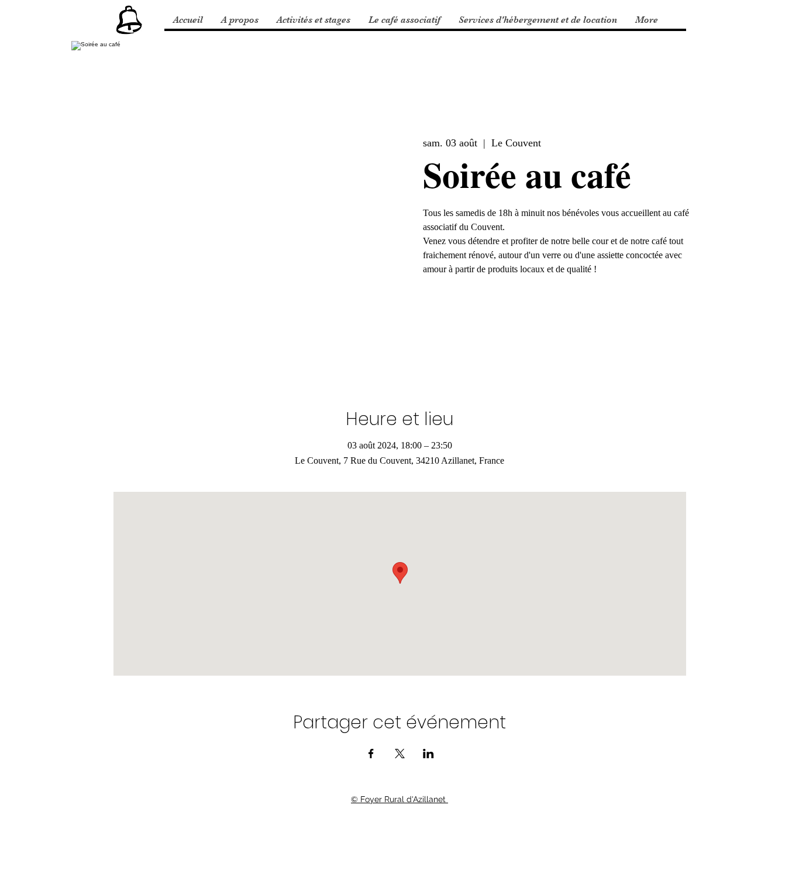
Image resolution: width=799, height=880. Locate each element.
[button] (239, 20)
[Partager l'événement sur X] (399, 753)
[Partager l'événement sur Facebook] (371, 753)
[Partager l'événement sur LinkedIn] (428, 753)
